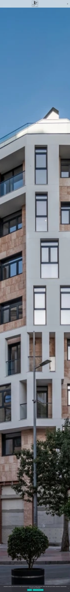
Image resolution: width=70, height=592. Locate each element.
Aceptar (29, 589)
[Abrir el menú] (67, 4)
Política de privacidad (38, 589)
